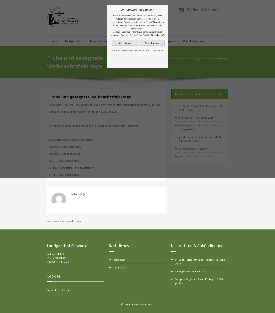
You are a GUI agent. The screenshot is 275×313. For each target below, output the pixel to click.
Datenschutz (120, 267)
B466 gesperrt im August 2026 (192, 271)
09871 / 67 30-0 (60, 261)
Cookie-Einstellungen (58, 290)
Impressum (119, 259)
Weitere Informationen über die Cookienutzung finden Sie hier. (137, 50)
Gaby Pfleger (79, 194)
